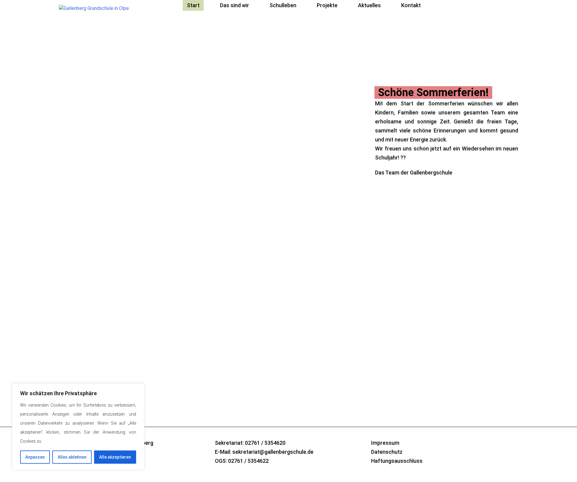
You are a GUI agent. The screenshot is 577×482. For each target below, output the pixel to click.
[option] (288, 158)
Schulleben (283, 5)
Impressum (385, 443)
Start (193, 5)
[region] (78, 426)
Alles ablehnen (72, 457)
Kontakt (411, 5)
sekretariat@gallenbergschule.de (272, 452)
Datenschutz (386, 452)
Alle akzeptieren (115, 457)
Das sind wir (234, 5)
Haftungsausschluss (397, 461)
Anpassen (35, 457)
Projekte (327, 5)
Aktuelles (369, 5)
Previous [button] (380, 347)
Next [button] (396, 347)
